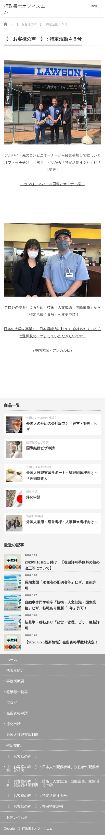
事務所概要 (15, 681)
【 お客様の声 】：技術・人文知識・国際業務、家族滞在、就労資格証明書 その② (52, 783)
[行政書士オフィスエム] (25, 9)
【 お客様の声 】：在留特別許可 (34, 806)
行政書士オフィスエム (37, 828)
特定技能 (13, 745)
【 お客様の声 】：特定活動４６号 (36, 796)
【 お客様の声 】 (22, 756)
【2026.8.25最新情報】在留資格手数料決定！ (61, 642)
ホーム (11, 659)
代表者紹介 (15, 670)
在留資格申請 (17, 713)
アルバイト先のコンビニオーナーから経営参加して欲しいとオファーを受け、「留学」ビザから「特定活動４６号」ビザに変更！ (52, 162)
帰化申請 (31, 491)
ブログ (11, 703)
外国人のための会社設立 (41, 417)
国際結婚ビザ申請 (37, 442)
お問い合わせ (17, 817)
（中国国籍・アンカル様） (52, 350)
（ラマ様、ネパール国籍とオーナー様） (52, 184)
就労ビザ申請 (34, 516)
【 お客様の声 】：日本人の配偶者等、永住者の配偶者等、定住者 (52, 769)
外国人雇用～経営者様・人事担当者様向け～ (62, 522)
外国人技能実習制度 (38, 466)
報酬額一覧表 (17, 692)
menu (94, 5)
